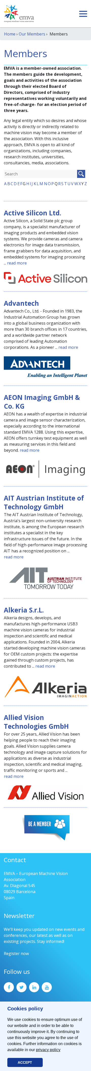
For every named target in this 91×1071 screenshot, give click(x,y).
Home (9, 34)
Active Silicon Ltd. (32, 212)
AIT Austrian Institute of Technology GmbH (44, 502)
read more (17, 263)
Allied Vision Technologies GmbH (36, 722)
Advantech (21, 303)
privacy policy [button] (48, 1050)
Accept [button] (25, 1062)
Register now (16, 953)
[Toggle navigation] (83, 14)
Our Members (32, 34)
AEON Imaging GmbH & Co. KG (42, 402)
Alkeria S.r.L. (24, 610)
